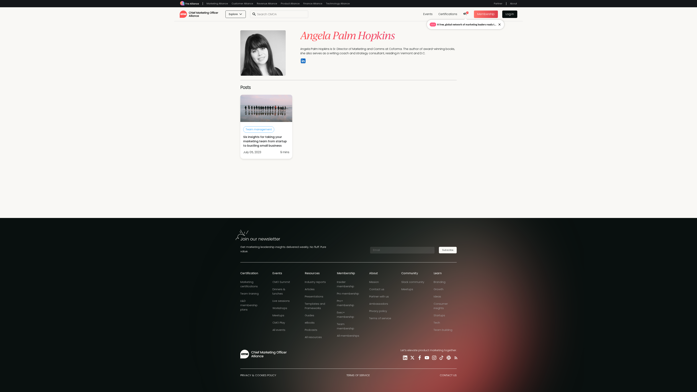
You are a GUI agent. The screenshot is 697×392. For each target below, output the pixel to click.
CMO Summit (281, 282)
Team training (249, 293)
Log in (510, 14)
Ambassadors (378, 304)
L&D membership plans (249, 305)
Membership (486, 14)
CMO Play (278, 322)
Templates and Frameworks (315, 306)
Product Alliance (290, 3)
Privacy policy (378, 311)
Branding (439, 282)
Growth (438, 289)
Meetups (278, 315)
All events (278, 330)
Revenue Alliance (267, 3)
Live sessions (281, 301)
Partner (498, 3)
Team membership (345, 326)
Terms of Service (358, 375)
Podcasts (311, 330)
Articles (310, 289)
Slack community (412, 282)
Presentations (314, 296)
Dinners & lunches (278, 291)
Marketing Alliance (217, 3)
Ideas (437, 296)
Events (428, 14)
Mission (374, 282)
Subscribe (447, 250)
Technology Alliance (338, 3)
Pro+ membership (345, 303)
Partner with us (379, 296)
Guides (309, 315)
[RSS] (455, 357)
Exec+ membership (345, 315)
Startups (439, 315)
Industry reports (315, 282)
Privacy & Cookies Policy (258, 375)
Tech (437, 322)
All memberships (348, 336)
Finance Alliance (312, 3)
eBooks (310, 322)
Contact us (376, 289)
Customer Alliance (242, 3)
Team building (443, 330)
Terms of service (380, 318)
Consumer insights (441, 306)
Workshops (279, 308)
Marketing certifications (249, 284)
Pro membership (348, 293)
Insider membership (345, 284)
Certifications (447, 14)
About (513, 3)
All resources (313, 337)
